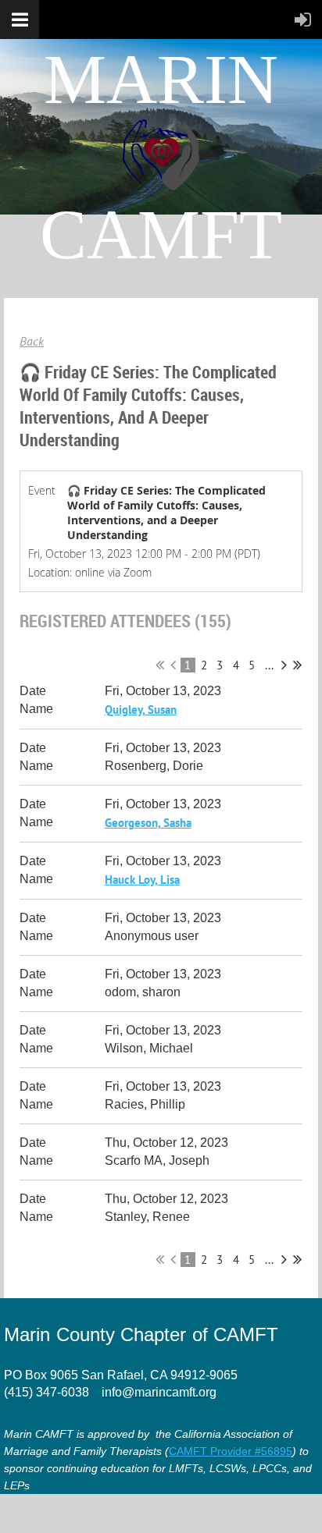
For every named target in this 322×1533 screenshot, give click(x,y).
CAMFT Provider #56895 (230, 1451)
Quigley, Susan (141, 709)
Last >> (297, 664)
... (269, 665)
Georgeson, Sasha (148, 822)
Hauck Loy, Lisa (142, 879)
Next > (284, 664)
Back (32, 341)
